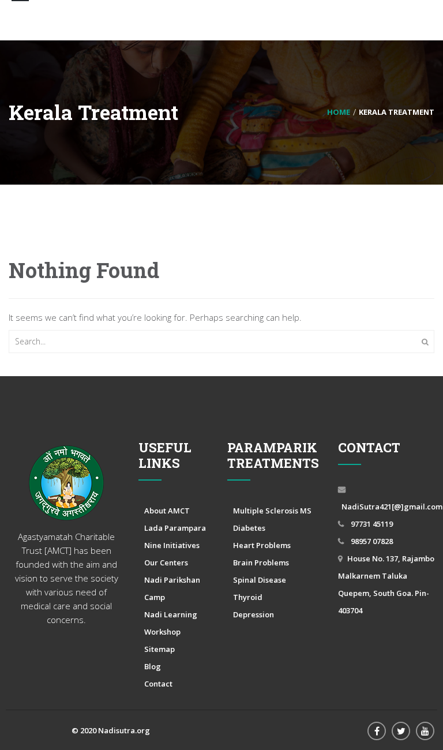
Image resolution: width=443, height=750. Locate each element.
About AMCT (167, 510)
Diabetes (249, 528)
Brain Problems (261, 562)
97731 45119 (371, 524)
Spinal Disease (259, 580)
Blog (152, 666)
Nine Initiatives (172, 545)
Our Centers (166, 562)
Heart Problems (262, 545)
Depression (253, 614)
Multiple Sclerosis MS (272, 510)
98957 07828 (371, 541)
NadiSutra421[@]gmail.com (391, 506)
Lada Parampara (175, 528)
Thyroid (247, 597)
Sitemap (159, 649)
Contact (158, 683)
